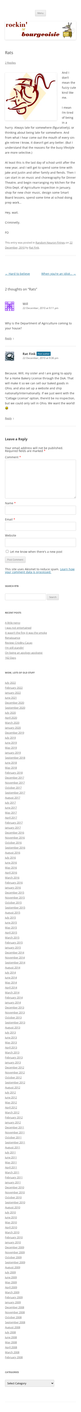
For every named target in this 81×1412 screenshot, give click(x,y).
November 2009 (15, 1252)
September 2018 (15, 758)
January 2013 (13, 1062)
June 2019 (11, 743)
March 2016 (12, 877)
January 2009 (13, 1302)
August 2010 (12, 1207)
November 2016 (15, 837)
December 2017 (14, 777)
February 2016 (14, 882)
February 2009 (14, 1297)
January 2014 (13, 1002)
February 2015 (14, 942)
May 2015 (11, 927)
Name (10, 503)
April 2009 (11, 1287)
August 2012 (12, 1087)
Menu (40, 13)
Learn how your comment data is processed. (40, 570)
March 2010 (12, 1232)
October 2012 (13, 1077)
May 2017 (11, 812)
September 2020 (15, 708)
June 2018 (11, 763)
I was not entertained (18, 628)
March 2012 (12, 1112)
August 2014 (12, 967)
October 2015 (13, 902)
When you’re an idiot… (58, 274)
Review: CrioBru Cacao (18, 643)
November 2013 (15, 1012)
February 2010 (14, 1237)
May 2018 (11, 768)
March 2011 (12, 1172)
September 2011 (15, 1142)
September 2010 (15, 1202)
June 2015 (11, 922)
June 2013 (11, 1037)
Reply (8, 338)
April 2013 (11, 1047)
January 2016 (13, 887)
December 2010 (14, 1187)
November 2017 (15, 782)
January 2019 (13, 753)
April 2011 (11, 1167)
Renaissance (12, 638)
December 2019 (14, 733)
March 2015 (12, 937)
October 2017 (13, 787)
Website (10, 535)
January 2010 (13, 1242)
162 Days (10, 658)
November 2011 (15, 1132)
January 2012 (13, 1122)
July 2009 (10, 1272)
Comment (13, 457)
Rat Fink (34, 247)
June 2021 (11, 698)
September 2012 (15, 1082)
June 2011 (11, 1157)
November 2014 (15, 957)
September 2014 (15, 962)
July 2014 (10, 972)
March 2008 (12, 1352)
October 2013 (13, 1017)
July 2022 (10, 683)
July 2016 (10, 857)
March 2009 (12, 1292)
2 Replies (10, 63)
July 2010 (10, 1212)
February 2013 (14, 1057)
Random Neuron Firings (50, 242)
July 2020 (10, 713)
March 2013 (12, 1052)
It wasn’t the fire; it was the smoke (26, 633)
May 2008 (11, 1342)
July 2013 (10, 1032)
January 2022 (13, 693)
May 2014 (11, 982)
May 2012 (11, 1102)
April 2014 (11, 987)
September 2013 (15, 1022)
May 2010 (11, 1222)
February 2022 (14, 688)
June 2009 (11, 1277)
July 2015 (10, 917)
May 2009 (11, 1282)
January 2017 (13, 827)
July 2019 (10, 738)
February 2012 (14, 1117)
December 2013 (14, 1007)
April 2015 (11, 932)
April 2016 (11, 872)
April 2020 (11, 718)
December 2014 (14, 952)
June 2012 (11, 1097)
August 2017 (12, 797)
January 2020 (13, 728)
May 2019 (11, 748)
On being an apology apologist (24, 653)
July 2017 (10, 802)
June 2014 (11, 977)
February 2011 (14, 1177)
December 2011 (14, 1127)
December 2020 (14, 703)
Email (10, 519)
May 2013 (11, 1042)
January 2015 (13, 947)
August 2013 (12, 1027)
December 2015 (14, 892)
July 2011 (10, 1152)
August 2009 (12, 1267)
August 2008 (12, 1327)
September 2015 (15, 907)
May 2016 (11, 867)
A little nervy (12, 623)
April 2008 (11, 1347)
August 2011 (12, 1147)
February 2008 (14, 1357)
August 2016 (12, 852)
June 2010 (11, 1217)
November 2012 (15, 1072)
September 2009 (15, 1262)
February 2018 (14, 772)
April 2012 (11, 1107)
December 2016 (14, 832)
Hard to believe (17, 274)
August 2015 (12, 912)
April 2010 (11, 1227)
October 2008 (13, 1317)
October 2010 (13, 1197)
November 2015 (15, 897)
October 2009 (13, 1257)
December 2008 (14, 1307)
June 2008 (11, 1337)
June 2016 (11, 862)
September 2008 (15, 1322)
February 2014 (14, 997)
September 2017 (15, 792)
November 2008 (15, 1312)
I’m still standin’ (14, 648)
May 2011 (11, 1162)
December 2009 (14, 1247)
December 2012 (14, 1067)
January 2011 (13, 1182)
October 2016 (13, 842)
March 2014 (12, 992)
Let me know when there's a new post (35, 552)
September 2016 (15, 847)
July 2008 (10, 1332)
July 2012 (10, 1092)
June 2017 (11, 807)
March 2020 (12, 723)
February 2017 (14, 822)
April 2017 (11, 817)
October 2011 (13, 1137)
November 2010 (15, 1192)
